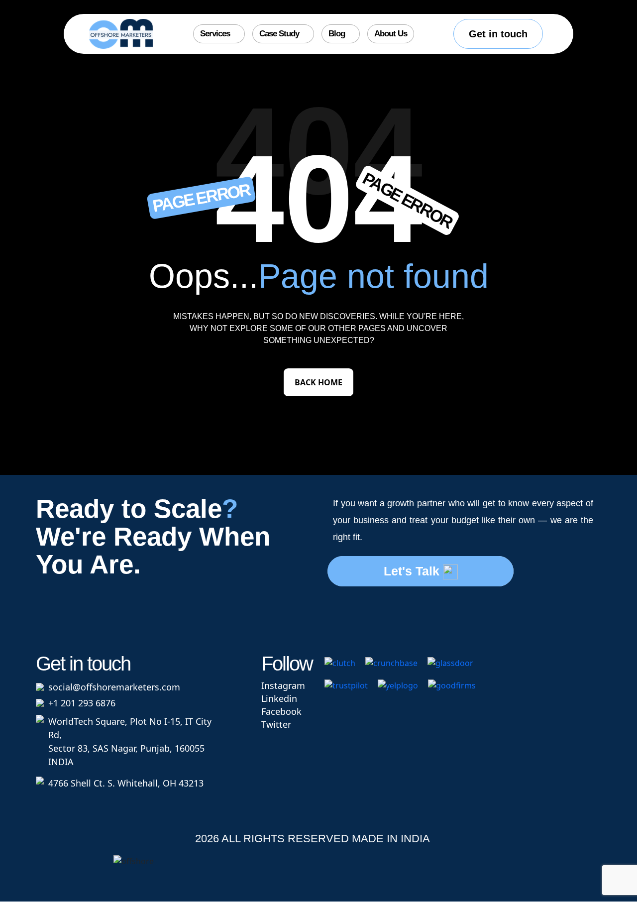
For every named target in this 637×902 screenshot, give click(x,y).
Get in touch (498, 33)
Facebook (281, 711)
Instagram (283, 685)
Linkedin (279, 698)
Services (215, 33)
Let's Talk (413, 571)
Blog (336, 33)
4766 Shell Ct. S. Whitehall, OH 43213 (126, 783)
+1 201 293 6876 (81, 703)
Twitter (276, 724)
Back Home (318, 382)
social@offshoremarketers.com (114, 687)
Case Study (279, 33)
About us (390, 33)
